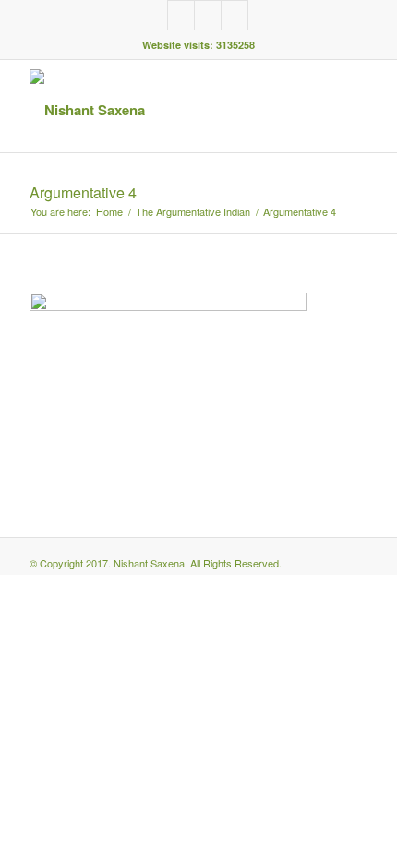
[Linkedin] (208, 15)
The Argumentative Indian (193, 212)
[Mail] (234, 15)
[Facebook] (181, 15)
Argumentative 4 (83, 192)
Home (109, 212)
